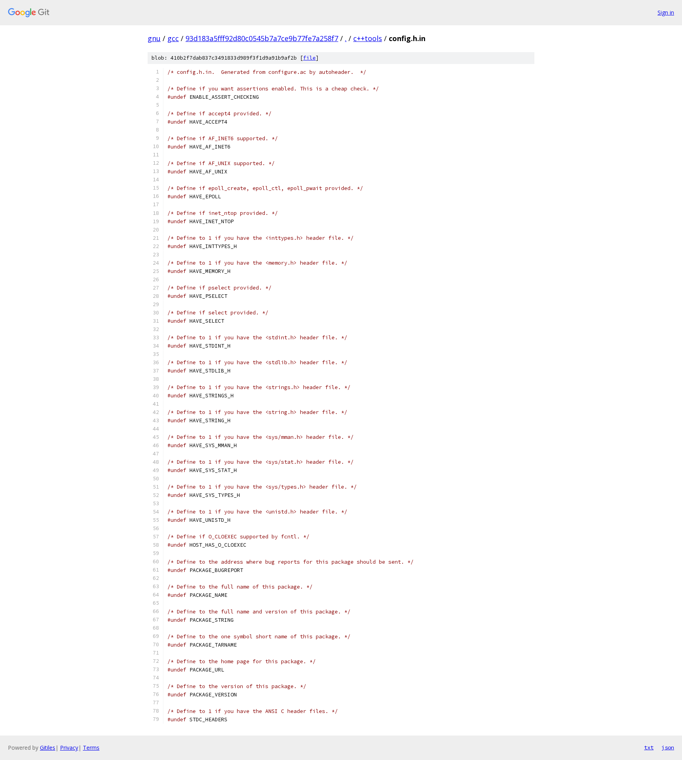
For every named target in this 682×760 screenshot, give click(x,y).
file (309, 58)
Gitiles (47, 747)
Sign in (666, 12)
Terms (91, 747)
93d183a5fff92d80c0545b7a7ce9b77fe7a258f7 (261, 38)
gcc (173, 38)
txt (649, 747)
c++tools (367, 38)
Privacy (69, 747)
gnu (154, 38)
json (667, 747)
